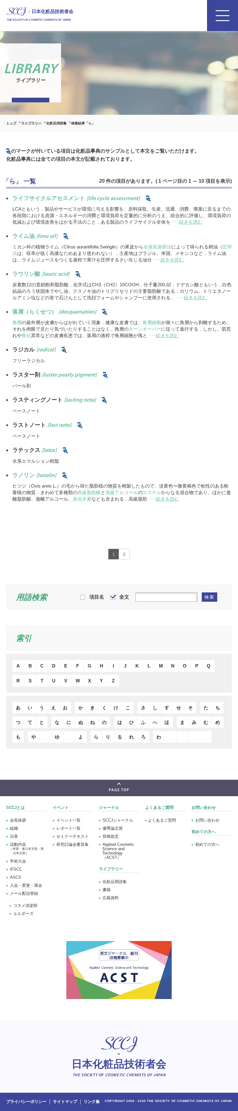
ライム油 (34, 236)
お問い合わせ (207, 820)
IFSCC (16, 869)
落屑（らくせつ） (54, 312)
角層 (17, 322)
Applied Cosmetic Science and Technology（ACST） (118, 851)
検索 (209, 597)
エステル (152, 492)
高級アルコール (121, 492)
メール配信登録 (24, 893)
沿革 (14, 836)
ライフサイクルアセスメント (76, 198)
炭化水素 (82, 499)
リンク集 (92, 1101)
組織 (14, 828)
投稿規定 (111, 836)
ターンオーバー (145, 329)
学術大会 (18, 861)
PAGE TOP (119, 790)
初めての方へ (207, 844)
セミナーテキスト (72, 836)
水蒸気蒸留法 (157, 246)
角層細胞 (152, 322)
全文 (124, 597)
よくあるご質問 (159, 807)
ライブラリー (31, 123)
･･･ (187, 222)
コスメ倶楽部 (25, 905)
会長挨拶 (18, 820)
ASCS (15, 877)
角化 (26, 335)
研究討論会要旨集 (72, 844)
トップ (11, 123)
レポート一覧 (68, 828)
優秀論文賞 (113, 828)
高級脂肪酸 (89, 492)
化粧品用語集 (56, 123)
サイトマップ (65, 1101)
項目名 (96, 597)
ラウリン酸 (40, 274)
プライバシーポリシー (26, 1101)
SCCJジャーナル (118, 820)
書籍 (107, 889)
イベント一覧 (68, 820)
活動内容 (27, 848)
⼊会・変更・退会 (26, 885)
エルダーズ (23, 913)
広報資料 (111, 897)
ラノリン (34, 475)
